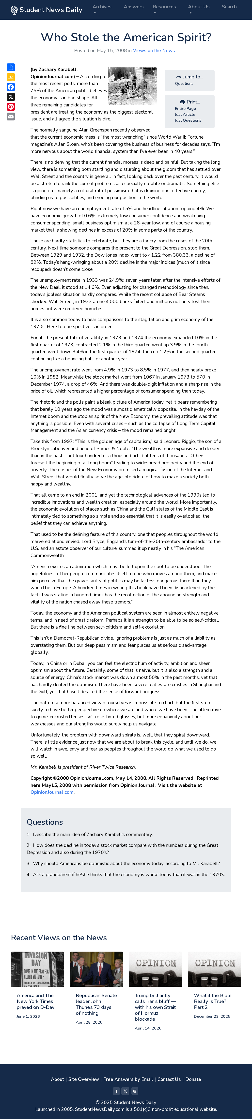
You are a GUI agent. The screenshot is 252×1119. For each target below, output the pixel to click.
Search (229, 6)
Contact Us (169, 1079)
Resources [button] (164, 6)
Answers (134, 6)
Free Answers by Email (128, 1079)
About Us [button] (199, 6)
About (57, 1079)
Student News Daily (50, 10)
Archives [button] (102, 6)
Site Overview (83, 1079)
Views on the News (154, 50)
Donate (193, 1079)
